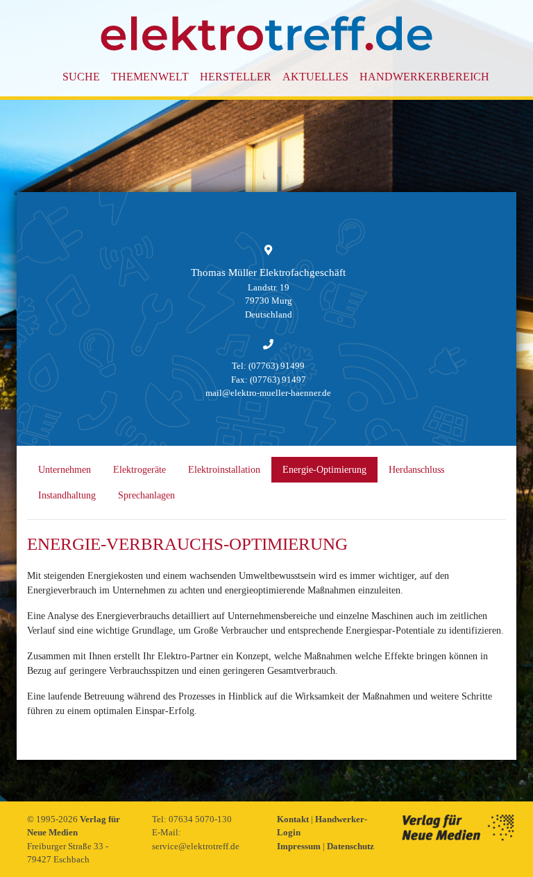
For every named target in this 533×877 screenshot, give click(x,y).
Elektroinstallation (224, 469)
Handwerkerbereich (424, 77)
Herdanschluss (416, 469)
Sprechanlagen (146, 495)
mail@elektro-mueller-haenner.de (268, 393)
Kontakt (294, 819)
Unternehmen (64, 469)
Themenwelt (150, 77)
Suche (81, 77)
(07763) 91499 (276, 366)
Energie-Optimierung (324, 469)
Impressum (300, 846)
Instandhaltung (67, 495)
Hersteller (235, 77)
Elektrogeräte (139, 469)
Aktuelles (315, 77)
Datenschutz (350, 846)
